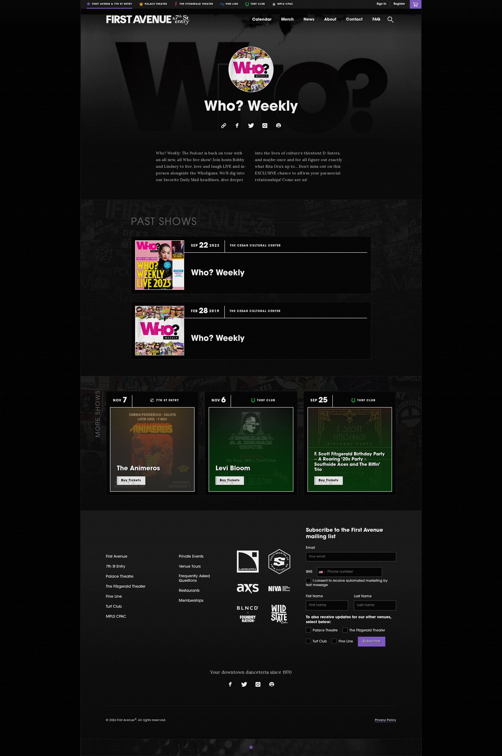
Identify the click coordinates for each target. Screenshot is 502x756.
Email (310, 548)
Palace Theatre (325, 630)
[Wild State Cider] (279, 614)
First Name (314, 596)
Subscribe (371, 641)
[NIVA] (279, 588)
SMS (309, 572)
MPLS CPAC (116, 617)
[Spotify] (278, 126)
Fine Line (345, 641)
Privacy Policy (385, 720)
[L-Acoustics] (248, 561)
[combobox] (321, 572)
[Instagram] (265, 126)
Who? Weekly (218, 273)
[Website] (223, 126)
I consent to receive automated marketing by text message (347, 583)
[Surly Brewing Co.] (279, 561)
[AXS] (248, 588)
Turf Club (319, 641)
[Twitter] (251, 126)
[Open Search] (390, 19)
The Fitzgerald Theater (366, 630)
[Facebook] (237, 126)
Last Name (363, 596)
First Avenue (116, 557)
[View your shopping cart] (415, 4)
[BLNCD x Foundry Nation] (248, 614)
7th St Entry (115, 567)
